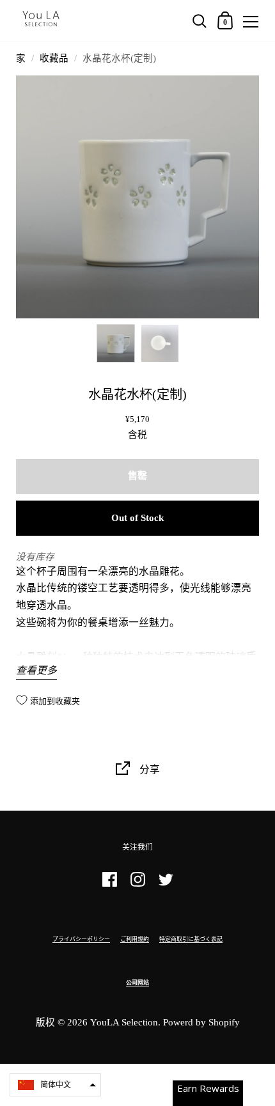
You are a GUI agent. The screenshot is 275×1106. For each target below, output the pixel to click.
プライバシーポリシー (81, 939)
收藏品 (54, 58)
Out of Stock (137, 518)
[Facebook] (109, 885)
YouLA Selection (124, 1022)
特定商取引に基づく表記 (191, 939)
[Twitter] (165, 885)
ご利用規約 (134, 939)
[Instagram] (137, 885)
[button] (55, 1084)
